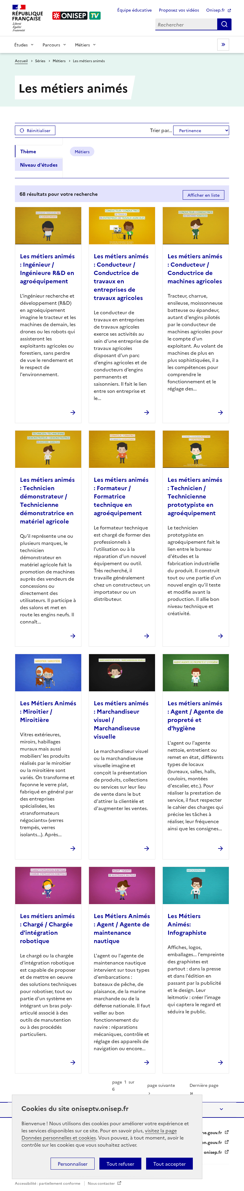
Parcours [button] (51, 45)
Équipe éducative (134, 10)
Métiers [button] (82, 45)
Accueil (21, 60)
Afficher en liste (203, 195)
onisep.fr (213, 1152)
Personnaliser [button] (72, 1163)
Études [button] (21, 45)
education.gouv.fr (204, 1142)
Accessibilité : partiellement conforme (48, 1183)
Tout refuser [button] (120, 1163)
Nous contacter (102, 1183)
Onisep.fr (216, 10)
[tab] (38, 151)
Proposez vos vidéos (179, 10)
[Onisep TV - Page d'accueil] (76, 16)
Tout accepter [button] (169, 1163)
